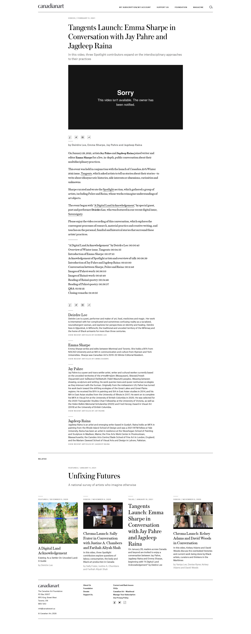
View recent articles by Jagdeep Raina (89, 444)
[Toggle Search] (211, 7)
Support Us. (88, 594)
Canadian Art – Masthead (123, 591)
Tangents (86, 173)
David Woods (191, 567)
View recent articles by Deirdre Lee (87, 335)
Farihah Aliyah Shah (98, 569)
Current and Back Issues (123, 585)
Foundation (88, 588)
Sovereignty (75, 214)
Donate (86, 591)
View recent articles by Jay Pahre (86, 411)
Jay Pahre (112, 144)
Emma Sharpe (96, 144)
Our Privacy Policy (120, 598)
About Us (87, 585)
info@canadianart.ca (46, 608)
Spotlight (108, 189)
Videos (71, 18)
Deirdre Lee (79, 144)
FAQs (115, 588)
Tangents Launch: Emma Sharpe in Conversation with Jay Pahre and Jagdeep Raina (146, 524)
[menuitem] (181, 7)
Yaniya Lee (181, 564)
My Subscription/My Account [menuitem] (135, 7)
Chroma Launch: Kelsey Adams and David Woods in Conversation (192, 537)
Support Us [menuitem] (163, 7)
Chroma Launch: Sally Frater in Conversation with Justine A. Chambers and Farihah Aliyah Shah (102, 540)
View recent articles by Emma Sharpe (88, 359)
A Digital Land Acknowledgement (114, 205)
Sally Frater (91, 566)
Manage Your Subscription (124, 594)
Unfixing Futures (94, 475)
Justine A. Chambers (108, 566)
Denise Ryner (194, 564)
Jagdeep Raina (133, 144)
